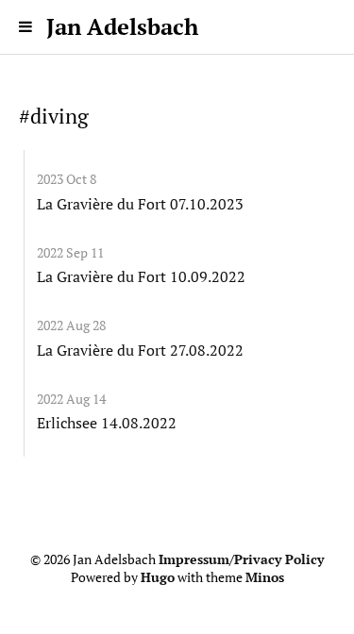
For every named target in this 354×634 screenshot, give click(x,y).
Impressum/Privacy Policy (241, 559)
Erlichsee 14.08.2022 (107, 422)
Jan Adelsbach (122, 26)
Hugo (158, 577)
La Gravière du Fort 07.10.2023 (140, 203)
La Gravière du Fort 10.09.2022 (141, 276)
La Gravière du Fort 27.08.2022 (140, 350)
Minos (264, 577)
